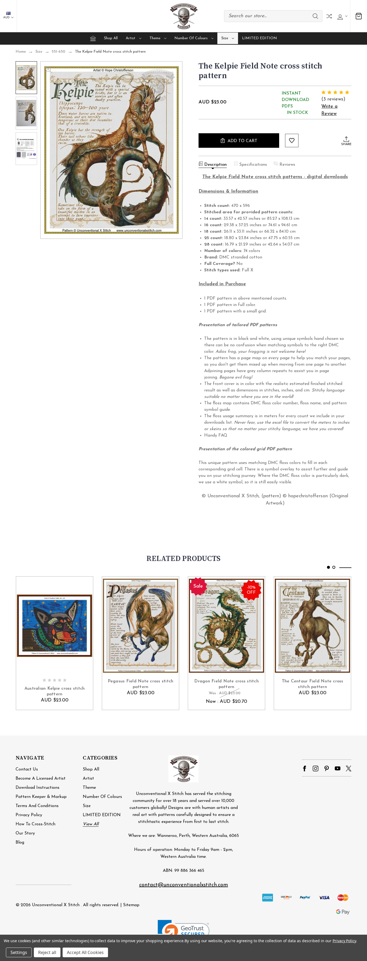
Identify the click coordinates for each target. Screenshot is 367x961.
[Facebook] (304, 768)
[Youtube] (337, 768)
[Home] (93, 38)
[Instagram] (315, 768)
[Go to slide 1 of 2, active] (328, 567)
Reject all (47, 952)
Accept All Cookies (85, 952)
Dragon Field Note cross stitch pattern (226, 684)
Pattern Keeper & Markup (41, 797)
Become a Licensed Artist (41, 778)
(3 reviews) (333, 99)
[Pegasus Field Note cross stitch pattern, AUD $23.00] (140, 625)
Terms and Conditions (37, 806)
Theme (154, 38)
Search (315, 16)
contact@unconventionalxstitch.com (183, 885)
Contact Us (27, 769)
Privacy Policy (29, 815)
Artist (130, 38)
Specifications (253, 165)
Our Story (25, 833)
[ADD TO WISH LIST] (291, 140)
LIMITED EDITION (259, 38)
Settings (18, 952)
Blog (20, 842)
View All (91, 824)
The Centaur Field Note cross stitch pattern (312, 684)
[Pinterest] (326, 768)
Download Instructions (37, 788)
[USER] (341, 16)
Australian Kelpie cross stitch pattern (54, 691)
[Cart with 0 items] (359, 16)
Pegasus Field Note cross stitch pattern (141, 684)
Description (215, 165)
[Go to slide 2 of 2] (333, 567)
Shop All (111, 38)
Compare (329, 16)
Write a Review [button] (329, 110)
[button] (184, 932)
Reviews (287, 165)
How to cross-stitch (35, 824)
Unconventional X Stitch (56, 905)
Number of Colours (191, 38)
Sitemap (131, 905)
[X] (348, 768)
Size (224, 38)
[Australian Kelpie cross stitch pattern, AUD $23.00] (54, 625)
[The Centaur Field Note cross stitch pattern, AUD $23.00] (312, 625)
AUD (6, 17)
